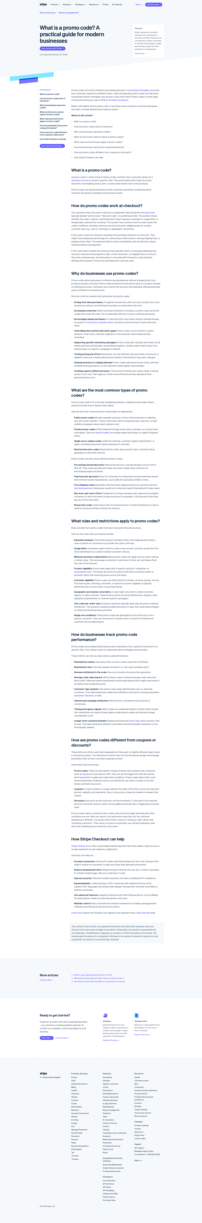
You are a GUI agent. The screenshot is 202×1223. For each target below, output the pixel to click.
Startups (106, 1080)
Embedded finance (110, 1093)
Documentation (109, 1180)
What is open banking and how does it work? (93, 975)
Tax (72, 1152)
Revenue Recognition (80, 1146)
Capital (74, 1090)
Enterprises (107, 1077)
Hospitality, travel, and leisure (114, 1133)
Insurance (107, 1136)
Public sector (108, 1149)
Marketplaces (108, 1107)
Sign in (138, 4)
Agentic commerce (110, 1084)
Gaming (106, 1129)
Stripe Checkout (79, 846)
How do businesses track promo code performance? (54, 126)
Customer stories (141, 1080)
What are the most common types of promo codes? (52, 113)
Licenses (138, 1103)
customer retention (84, 695)
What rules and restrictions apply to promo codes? (51, 119)
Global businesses (110, 1100)
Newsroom (138, 1132)
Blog (136, 1084)
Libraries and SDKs (110, 1193)
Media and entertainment (113, 1139)
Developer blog (109, 1200)
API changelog (108, 1190)
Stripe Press (139, 1135)
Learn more (139, 53)
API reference (108, 1184)
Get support (139, 1148)
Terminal (74, 1156)
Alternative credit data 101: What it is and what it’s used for (99, 981)
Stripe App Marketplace (112, 1164)
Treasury (75, 1159)
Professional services (111, 1146)
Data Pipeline (76, 1107)
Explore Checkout (110, 1040)
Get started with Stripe (52, 48)
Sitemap (137, 1106)
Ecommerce (108, 1090)
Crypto (74, 1103)
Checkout (75, 1093)
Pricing (105, 4)
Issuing (74, 1123)
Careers (137, 1128)
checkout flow (148, 212)
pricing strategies (140, 90)
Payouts (74, 1139)
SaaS (105, 1116)
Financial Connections (80, 1113)
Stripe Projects (109, 1197)
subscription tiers (83, 571)
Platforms (107, 1113)
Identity (74, 1116)
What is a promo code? (49, 94)
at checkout (86, 774)
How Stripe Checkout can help (53, 139)
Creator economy (110, 1123)
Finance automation (111, 1097)
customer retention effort (101, 322)
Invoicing (74, 1120)
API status (107, 1187)
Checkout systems (110, 603)
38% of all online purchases (114, 100)
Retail (105, 1152)
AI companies (108, 1120)
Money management (69, 12)
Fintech (106, 1126)
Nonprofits (107, 1142)
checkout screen (79, 180)
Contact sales (153, 4)
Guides (137, 1077)
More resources (48, 12)
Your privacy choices (142, 1113)
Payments (75, 1136)
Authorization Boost (79, 1084)
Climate (74, 1097)
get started (143, 912)
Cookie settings (140, 1109)
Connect (74, 1100)
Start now (46, 1038)
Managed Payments (79, 1129)
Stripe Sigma (76, 1149)
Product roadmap (141, 1125)
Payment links (77, 1133)
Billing (73, 1087)
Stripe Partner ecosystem (113, 1168)
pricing (74, 283)
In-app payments (110, 1103)
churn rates (134, 720)
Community (139, 1087)
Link (73, 1126)
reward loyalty (102, 432)
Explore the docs (141, 1034)
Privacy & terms (140, 1093)
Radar (73, 1142)
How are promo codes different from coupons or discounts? (53, 133)
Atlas (73, 1080)
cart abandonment (83, 488)
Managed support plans (143, 1151)
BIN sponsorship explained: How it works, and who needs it (99, 978)
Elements (75, 1110)
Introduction (45, 90)
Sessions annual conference (145, 1090)
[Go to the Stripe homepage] (42, 1073)
